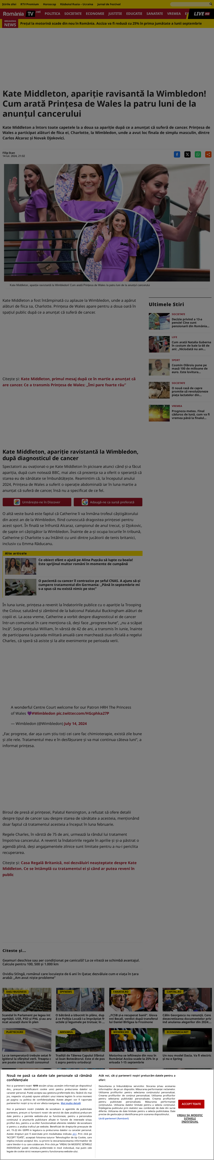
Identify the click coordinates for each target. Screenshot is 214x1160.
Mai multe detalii (71, 1103)
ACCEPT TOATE (191, 1104)
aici (74, 1134)
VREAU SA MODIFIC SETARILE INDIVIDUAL (190, 1118)
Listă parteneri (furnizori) (114, 1118)
